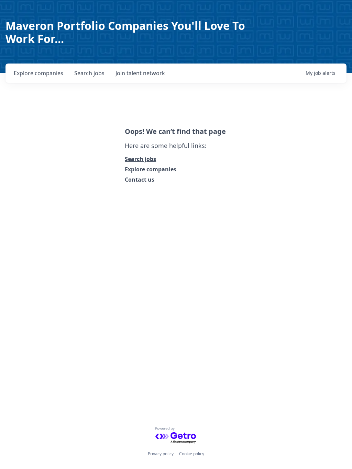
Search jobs (140, 159)
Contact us (139, 179)
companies (38, 73)
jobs (89, 73)
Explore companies (150, 169)
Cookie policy (191, 454)
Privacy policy (161, 454)
